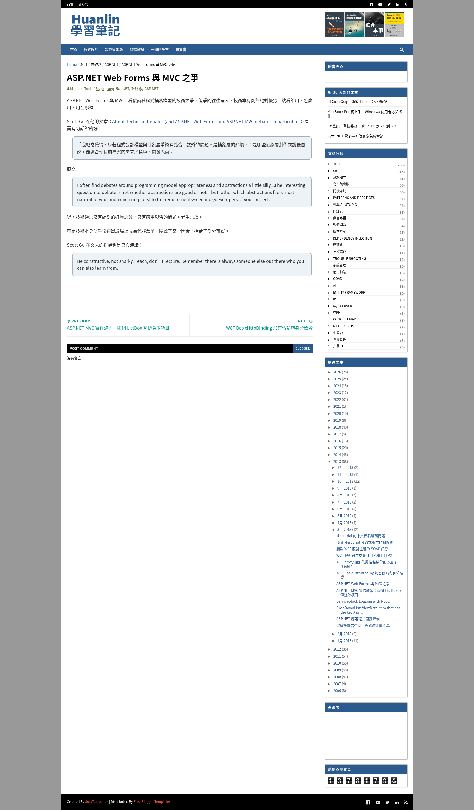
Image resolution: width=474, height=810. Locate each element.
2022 (337, 399)
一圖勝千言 (160, 49)
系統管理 (339, 265)
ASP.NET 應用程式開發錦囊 (358, 618)
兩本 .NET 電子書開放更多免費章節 (355, 136)
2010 (337, 663)
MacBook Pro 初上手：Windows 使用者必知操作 (365, 114)
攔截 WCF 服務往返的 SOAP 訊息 (362, 548)
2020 (337, 413)
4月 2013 (344, 522)
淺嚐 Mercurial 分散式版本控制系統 (364, 542)
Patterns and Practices (354, 197)
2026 (337, 372)
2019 (337, 420)
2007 (337, 683)
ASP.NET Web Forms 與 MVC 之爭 (363, 583)
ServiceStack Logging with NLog (363, 601)
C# (335, 170)
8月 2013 (344, 494)
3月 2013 (344, 529)
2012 (337, 649)
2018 (337, 427)
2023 (337, 392)
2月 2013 (344, 633)
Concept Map (344, 319)
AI (334, 285)
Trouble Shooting (349, 258)
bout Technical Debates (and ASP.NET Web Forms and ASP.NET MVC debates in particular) (207, 121)
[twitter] (389, 4)
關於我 (83, 4)
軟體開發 (339, 224)
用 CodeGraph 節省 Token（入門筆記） (359, 101)
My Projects (343, 326)
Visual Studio (345, 204)
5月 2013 (344, 515)
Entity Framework (349, 292)
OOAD (337, 278)
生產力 (338, 332)
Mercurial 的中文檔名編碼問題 (360, 535)
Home (72, 64)
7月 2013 (344, 502)
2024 (337, 385)
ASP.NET (112, 64)
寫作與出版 (114, 49)
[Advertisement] (190, 294)
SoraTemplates (96, 801)
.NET (84, 64)
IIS (335, 298)
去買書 (181, 49)
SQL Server (342, 305)
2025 (337, 378)
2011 (337, 656)
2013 (337, 461)
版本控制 (339, 231)
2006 (337, 690)
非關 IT (338, 346)
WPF (336, 312)
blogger (303, 348)
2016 (337, 440)
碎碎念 (96, 64)
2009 (337, 670)
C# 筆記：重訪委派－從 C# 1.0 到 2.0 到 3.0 (362, 125)
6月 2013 (344, 508)
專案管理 (339, 339)
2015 (337, 447)
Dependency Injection (352, 238)
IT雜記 (338, 211)
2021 (337, 406)
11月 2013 (345, 474)
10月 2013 (345, 481)
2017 (337, 434)
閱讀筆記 (137, 49)
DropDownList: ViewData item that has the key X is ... (368, 610)
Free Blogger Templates (152, 801)
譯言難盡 (339, 217)
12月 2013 (345, 467)
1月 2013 (344, 640)
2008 (337, 676)
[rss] (406, 4)
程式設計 (91, 49)
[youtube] (380, 4)
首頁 (70, 4)
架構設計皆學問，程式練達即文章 (363, 625)
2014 (337, 454)
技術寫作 (339, 251)
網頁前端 (339, 271)
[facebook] (371, 4)
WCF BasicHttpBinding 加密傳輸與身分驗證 (369, 575)
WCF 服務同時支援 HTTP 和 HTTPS (364, 555)
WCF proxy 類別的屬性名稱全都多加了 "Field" (366, 564)
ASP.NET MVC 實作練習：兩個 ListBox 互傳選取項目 (369, 592)
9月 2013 (344, 488)
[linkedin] (397, 4)
